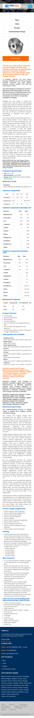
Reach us (13, 710)
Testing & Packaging (20, 706)
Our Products (23, 704)
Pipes (17, 20)
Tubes (17, 24)
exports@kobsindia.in (12, 653)
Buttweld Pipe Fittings (17, 32)
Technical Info (5, 706)
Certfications (19, 708)
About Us (12, 704)
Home (3, 704)
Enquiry (3, 710)
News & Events (5, 708)
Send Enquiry (15, 58)
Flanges (17, 28)
